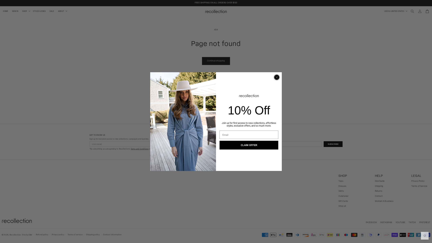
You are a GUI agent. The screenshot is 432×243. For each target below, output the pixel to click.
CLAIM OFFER (249, 145)
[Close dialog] (276, 77)
